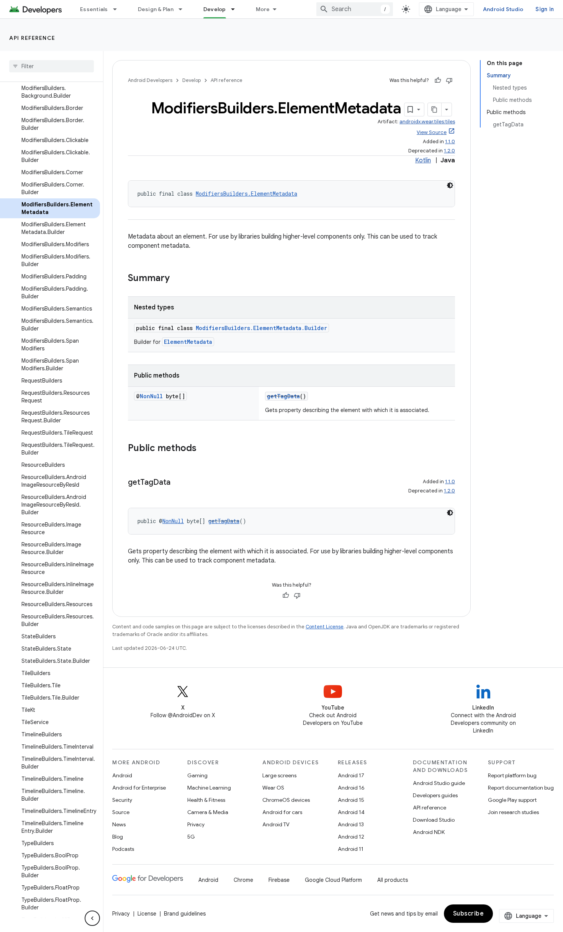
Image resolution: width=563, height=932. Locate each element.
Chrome (243, 879)
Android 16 (351, 787)
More (263, 9)
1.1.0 (450, 141)
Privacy (196, 824)
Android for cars (282, 812)
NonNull (151, 396)
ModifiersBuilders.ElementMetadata (246, 193)
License (146, 914)
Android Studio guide (439, 783)
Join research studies (513, 812)
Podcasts (123, 848)
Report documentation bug (521, 787)
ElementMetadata (188, 341)
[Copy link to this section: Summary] (177, 278)
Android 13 (351, 824)
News (119, 824)
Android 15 (351, 799)
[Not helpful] (449, 80)
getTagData (283, 396)
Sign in (544, 9)
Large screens (279, 775)
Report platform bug (512, 775)
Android (122, 775)
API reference (32, 37)
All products (392, 879)
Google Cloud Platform (333, 879)
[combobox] (354, 9)
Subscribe (468, 913)
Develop (214, 9)
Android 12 (351, 836)
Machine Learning (209, 787)
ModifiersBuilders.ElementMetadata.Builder (261, 328)
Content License (325, 626)
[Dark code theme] (450, 185)
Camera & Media (207, 812)
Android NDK (429, 832)
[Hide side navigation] (92, 918)
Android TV (276, 824)
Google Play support (512, 799)
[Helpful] (438, 80)
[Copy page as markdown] (435, 109)
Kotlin (423, 160)
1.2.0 (449, 150)
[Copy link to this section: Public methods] (204, 448)
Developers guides (435, 795)
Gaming (197, 775)
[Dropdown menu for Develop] (236, 9)
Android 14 (351, 812)
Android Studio (503, 9)
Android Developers (150, 80)
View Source (432, 132)
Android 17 (351, 775)
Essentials (94, 9)
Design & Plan (155, 9)
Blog (117, 836)
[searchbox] (51, 66)
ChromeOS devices (286, 799)
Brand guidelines (185, 914)
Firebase (279, 879)
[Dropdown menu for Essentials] (118, 9)
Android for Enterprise (139, 787)
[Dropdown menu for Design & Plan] (183, 9)
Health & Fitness (206, 799)
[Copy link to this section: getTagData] (178, 482)
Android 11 (350, 848)
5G (191, 836)
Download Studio (434, 819)
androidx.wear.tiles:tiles (427, 121)
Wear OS (273, 787)
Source (120, 812)
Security (122, 799)
